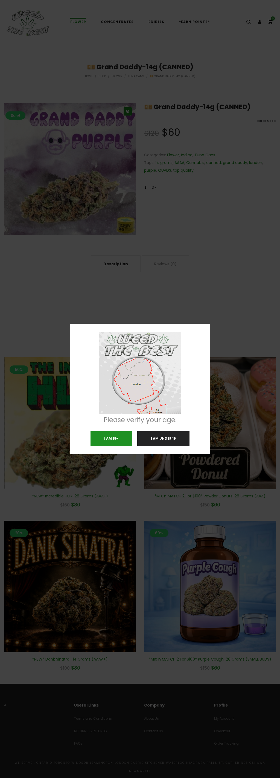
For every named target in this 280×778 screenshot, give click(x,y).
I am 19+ (111, 438)
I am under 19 (163, 438)
